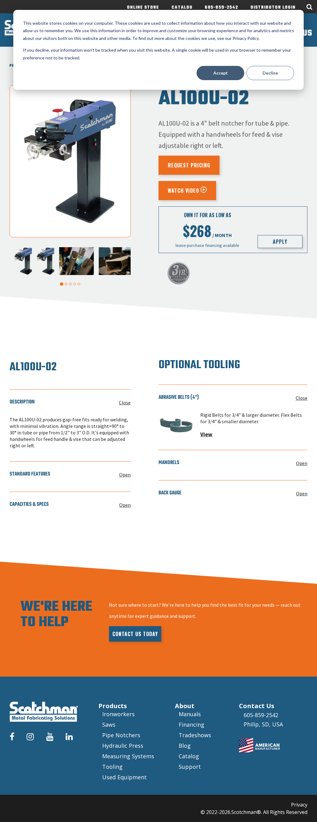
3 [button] (70, 284)
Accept (220, 72)
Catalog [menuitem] (182, 7)
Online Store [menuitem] (143, 7)
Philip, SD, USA (263, 724)
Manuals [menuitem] (190, 714)
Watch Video (184, 190)
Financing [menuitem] (191, 724)
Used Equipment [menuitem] (124, 777)
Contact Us (256, 706)
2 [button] (66, 284)
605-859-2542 (261, 715)
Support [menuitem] (190, 766)
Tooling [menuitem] (112, 766)
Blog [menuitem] (185, 745)
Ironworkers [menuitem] (118, 714)
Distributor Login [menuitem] (273, 7)
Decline (270, 72)
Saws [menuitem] (108, 724)
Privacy (299, 804)
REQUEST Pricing (189, 165)
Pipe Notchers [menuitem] (121, 735)
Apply (280, 241)
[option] (70, 161)
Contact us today (135, 634)
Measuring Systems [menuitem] (128, 756)
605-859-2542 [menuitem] (221, 7)
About (184, 706)
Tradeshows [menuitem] (195, 735)
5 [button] (79, 284)
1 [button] (61, 284)
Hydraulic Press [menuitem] (122, 745)
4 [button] (74, 284)
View (206, 434)
